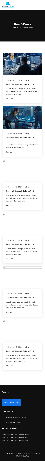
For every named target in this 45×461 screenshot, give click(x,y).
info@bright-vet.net (13, 422)
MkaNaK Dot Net (22, 455)
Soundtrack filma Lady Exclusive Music (20, 84)
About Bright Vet (11, 402)
